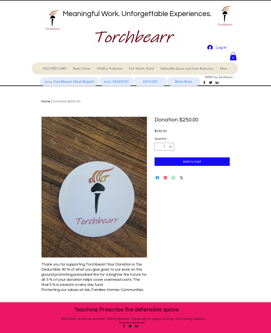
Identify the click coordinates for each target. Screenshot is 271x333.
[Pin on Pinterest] (165, 177)
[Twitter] (211, 82)
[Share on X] (181, 177)
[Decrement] (157, 146)
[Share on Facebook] (157, 177)
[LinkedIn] (217, 82)
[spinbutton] (164, 146)
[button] (233, 56)
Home (45, 101)
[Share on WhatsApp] (173, 177)
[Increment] (170, 146)
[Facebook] (204, 82)
